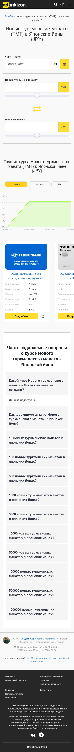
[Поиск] (56, 4)
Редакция (9, 689)
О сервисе (10, 676)
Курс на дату (13, 56)
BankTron (9, 16)
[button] (36, 385)
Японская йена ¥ (15, 119)
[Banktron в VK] (32, 734)
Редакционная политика (51, 676)
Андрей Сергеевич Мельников (38, 638)
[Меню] (69, 4)
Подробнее (21, 316)
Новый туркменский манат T (22, 79)
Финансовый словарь (15, 680)
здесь (60, 711)
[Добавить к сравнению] (43, 316)
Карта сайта (46, 689)
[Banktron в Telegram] (41, 734)
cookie (38, 705)
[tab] (37, 383)
